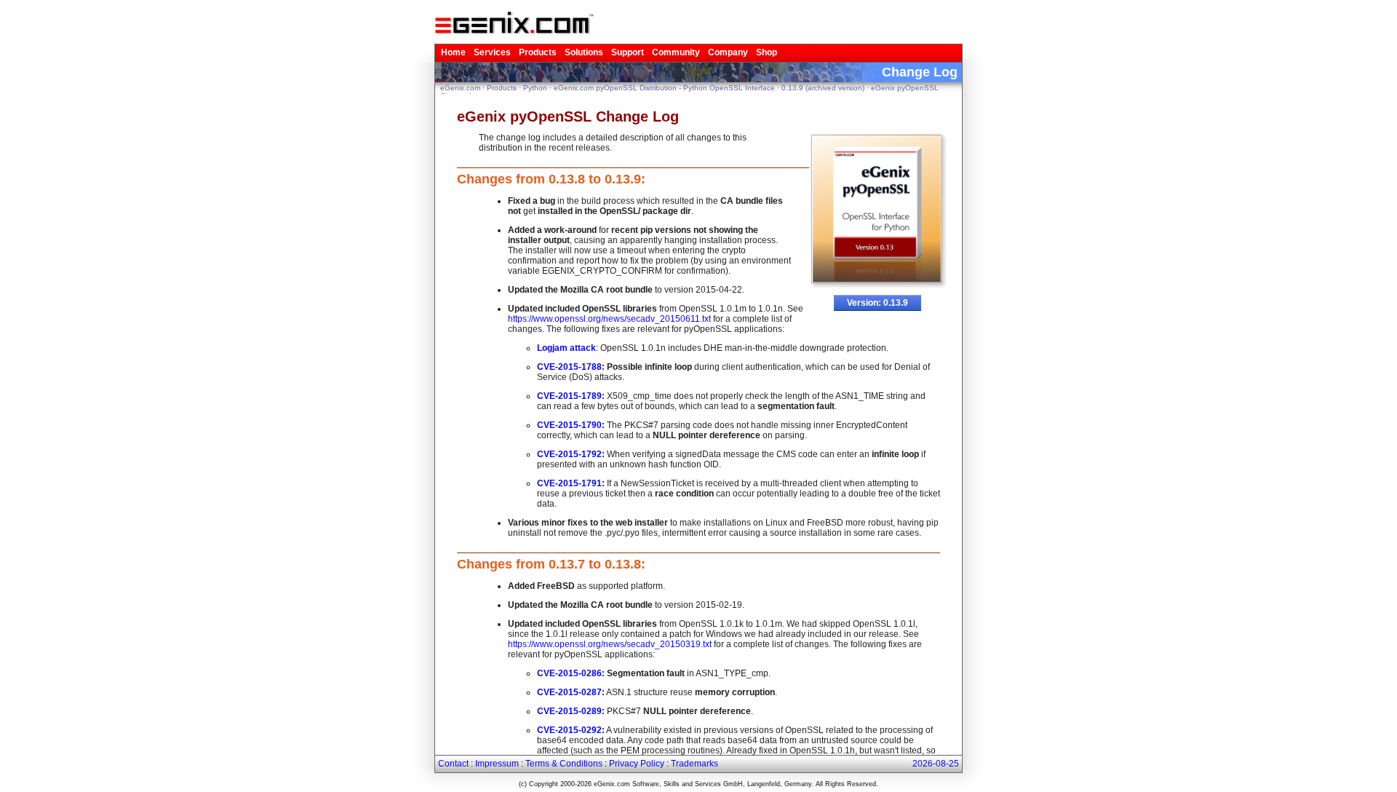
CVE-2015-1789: (571, 396)
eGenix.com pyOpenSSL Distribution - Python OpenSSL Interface (664, 88)
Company (728, 52)
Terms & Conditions (563, 764)
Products (538, 52)
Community (676, 52)
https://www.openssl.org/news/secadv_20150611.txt (609, 319)
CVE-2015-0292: (571, 730)
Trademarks (694, 764)
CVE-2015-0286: (571, 673)
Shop (766, 52)
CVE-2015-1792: (571, 454)
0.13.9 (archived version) (822, 88)
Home (453, 52)
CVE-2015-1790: (571, 425)
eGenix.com (460, 88)
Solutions (584, 52)
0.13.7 (567, 564)
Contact (453, 764)
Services (492, 52)
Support (627, 52)
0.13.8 (567, 179)
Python (535, 88)
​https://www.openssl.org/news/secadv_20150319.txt (610, 644)
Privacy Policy (636, 764)
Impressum (497, 764)
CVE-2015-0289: (571, 711)
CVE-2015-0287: (571, 692)
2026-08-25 (935, 764)
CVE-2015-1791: (571, 483)
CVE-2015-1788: (571, 367)
